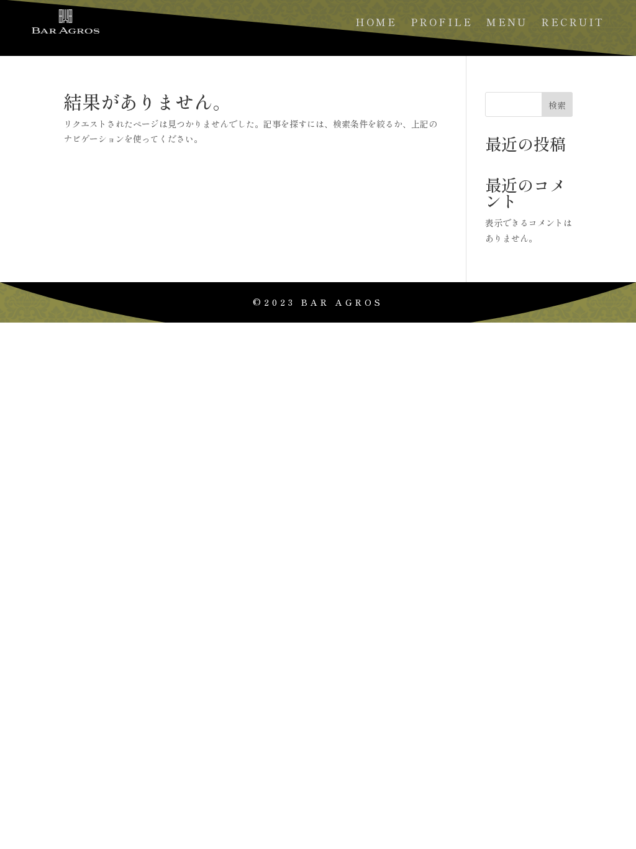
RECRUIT (572, 23)
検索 (557, 105)
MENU (506, 23)
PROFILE (442, 23)
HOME (376, 23)
